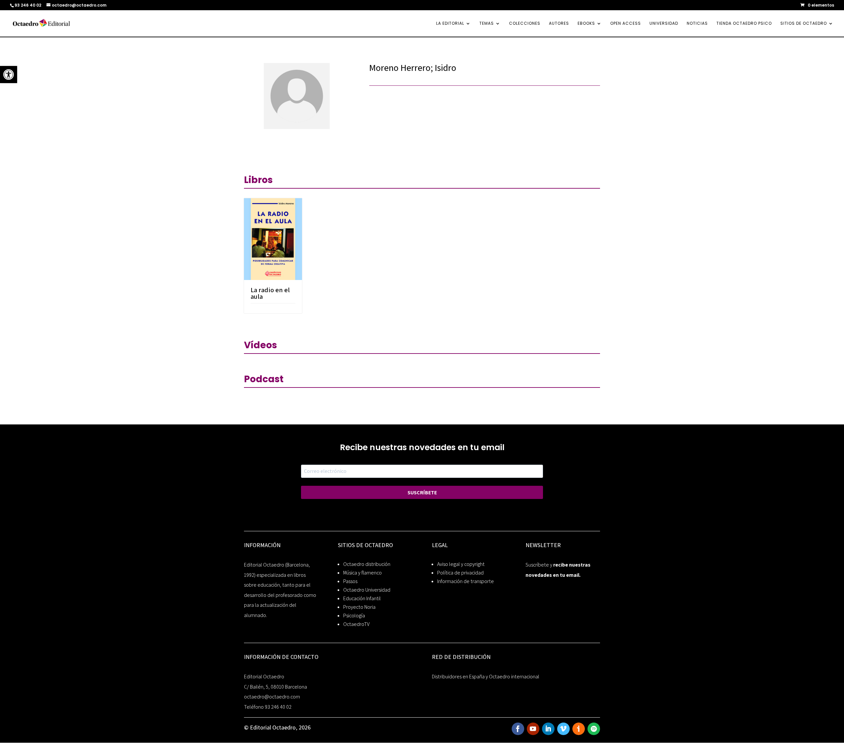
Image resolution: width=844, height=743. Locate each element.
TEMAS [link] (486, 23)
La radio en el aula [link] (270, 293)
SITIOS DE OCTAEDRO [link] (803, 23)
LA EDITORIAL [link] (450, 23)
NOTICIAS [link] (697, 23)
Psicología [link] (354, 615)
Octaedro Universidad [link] (366, 589)
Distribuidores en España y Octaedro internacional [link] (485, 676)
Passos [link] (350, 581)
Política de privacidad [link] (460, 572)
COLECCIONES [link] (524, 23)
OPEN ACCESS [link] (625, 23)
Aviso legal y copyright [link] (461, 564)
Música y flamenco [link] (362, 572)
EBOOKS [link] (586, 23)
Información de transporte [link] (465, 581)
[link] (8, 74)
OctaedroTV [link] (356, 624)
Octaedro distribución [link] (366, 564)
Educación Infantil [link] (362, 598)
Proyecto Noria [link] (359, 607)
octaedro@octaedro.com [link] (272, 696)
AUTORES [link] (559, 23)
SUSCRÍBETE (422, 492)
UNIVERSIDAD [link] (663, 23)
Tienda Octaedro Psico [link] (744, 23)
